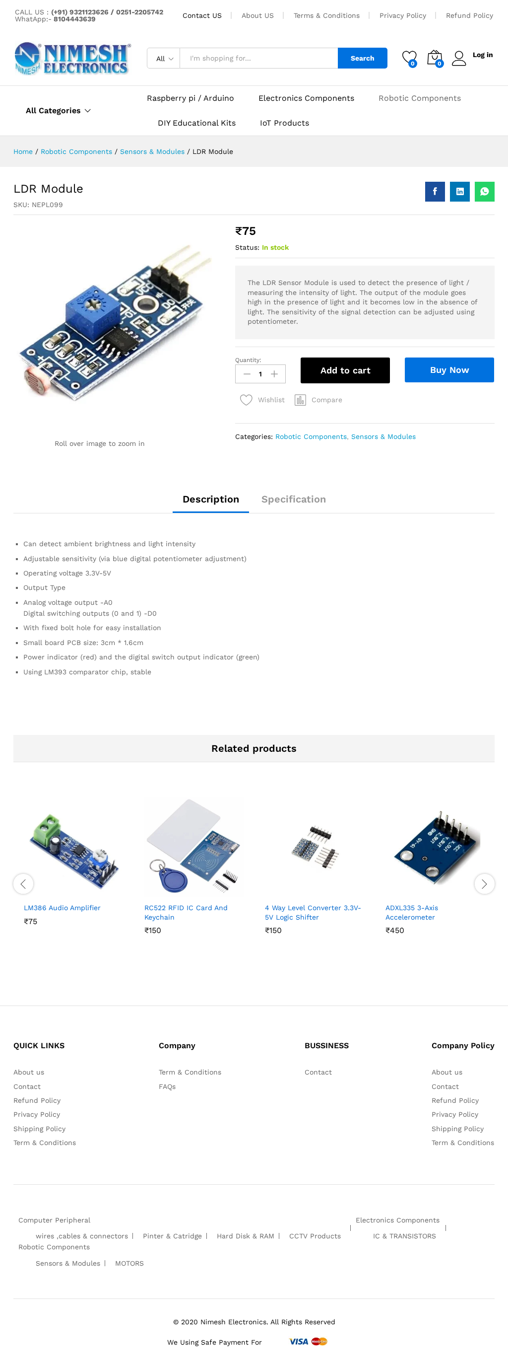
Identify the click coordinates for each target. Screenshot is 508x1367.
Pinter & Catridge (172, 1236)
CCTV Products (315, 1236)
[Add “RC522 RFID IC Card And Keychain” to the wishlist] (204, 891)
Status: (247, 247)
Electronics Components (306, 98)
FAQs (167, 1086)
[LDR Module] (435, 192)
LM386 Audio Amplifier (62, 908)
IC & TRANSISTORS (404, 1236)
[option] (73, 874)
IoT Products (284, 123)
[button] (318, 399)
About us (28, 1072)
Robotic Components (420, 98)
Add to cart (345, 370)
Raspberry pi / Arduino (190, 98)
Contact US (202, 15)
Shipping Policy (39, 1129)
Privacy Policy (403, 15)
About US (258, 15)
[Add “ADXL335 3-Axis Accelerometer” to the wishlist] (445, 891)
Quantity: (248, 360)
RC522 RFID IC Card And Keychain (186, 912)
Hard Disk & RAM (245, 1236)
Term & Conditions (44, 1143)
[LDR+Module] (460, 192)
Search (363, 58)
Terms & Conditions (327, 15)
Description (211, 499)
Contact (27, 1086)
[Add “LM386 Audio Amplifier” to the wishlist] (83, 891)
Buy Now (449, 369)
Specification (293, 499)
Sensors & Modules (383, 436)
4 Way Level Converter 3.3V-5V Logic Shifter (313, 912)
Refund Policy (469, 15)
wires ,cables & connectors (82, 1236)
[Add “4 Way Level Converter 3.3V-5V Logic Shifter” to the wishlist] (325, 891)
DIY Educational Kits (197, 123)
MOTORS (129, 1263)
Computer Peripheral (54, 1220)
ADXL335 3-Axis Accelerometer (411, 912)
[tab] (211, 503)
